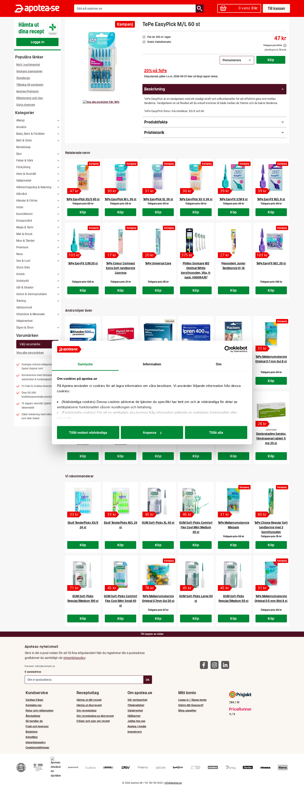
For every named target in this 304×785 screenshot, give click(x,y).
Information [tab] (152, 364)
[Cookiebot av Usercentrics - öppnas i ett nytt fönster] (227, 349)
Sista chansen (25, 105)
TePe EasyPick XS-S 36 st (196, 199)
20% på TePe (155, 70)
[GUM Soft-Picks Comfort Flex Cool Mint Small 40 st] (120, 574)
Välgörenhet (24, 321)
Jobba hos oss (136, 721)
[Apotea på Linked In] (226, 664)
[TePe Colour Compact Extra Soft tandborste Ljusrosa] (120, 241)
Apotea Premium (27, 91)
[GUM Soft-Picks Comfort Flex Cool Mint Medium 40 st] (196, 501)
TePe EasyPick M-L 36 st (120, 199)
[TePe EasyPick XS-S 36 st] (196, 177)
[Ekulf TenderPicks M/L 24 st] (120, 501)
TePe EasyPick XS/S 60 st (83, 199)
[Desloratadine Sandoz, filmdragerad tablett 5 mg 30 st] (271, 410)
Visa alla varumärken (30, 353)
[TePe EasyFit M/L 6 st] (271, 177)
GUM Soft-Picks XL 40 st (158, 523)
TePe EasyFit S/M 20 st (83, 263)
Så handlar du (34, 721)
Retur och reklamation (39, 710)
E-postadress (33, 671)
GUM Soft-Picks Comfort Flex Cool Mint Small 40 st (120, 600)
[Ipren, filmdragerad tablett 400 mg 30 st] (196, 335)
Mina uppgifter (187, 710)
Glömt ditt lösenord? (190, 705)
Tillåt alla (216, 432)
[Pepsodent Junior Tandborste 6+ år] (233, 241)
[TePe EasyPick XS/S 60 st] (83, 177)
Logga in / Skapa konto (192, 699)
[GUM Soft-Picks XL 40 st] (158, 501)
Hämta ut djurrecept (89, 705)
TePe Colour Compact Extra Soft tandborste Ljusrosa (120, 268)
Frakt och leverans (37, 726)
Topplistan (23, 78)
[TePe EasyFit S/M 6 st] (233, 177)
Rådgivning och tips (29, 98)
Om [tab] (218, 364)
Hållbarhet (134, 716)
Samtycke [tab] (85, 364)
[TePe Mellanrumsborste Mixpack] (233, 501)
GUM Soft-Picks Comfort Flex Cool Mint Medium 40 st (196, 527)
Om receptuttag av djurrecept (95, 716)
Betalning (31, 731)
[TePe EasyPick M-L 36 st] (120, 177)
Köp (271, 59)
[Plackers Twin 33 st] (233, 335)
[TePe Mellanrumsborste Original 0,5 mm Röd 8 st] (271, 574)
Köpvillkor (32, 737)
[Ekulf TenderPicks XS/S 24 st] (83, 501)
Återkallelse (33, 716)
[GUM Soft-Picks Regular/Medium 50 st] (233, 574)
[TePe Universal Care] (158, 241)
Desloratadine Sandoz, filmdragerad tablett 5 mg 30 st (271, 438)
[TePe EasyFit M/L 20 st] (271, 241)
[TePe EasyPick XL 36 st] (158, 177)
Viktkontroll (24, 307)
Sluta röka (23, 267)
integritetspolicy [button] (74, 658)
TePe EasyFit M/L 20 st (271, 263)
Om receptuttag (86, 710)
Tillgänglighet (136, 705)
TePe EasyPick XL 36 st (158, 199)
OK (148, 679)
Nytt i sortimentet (28, 65)
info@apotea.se (173, 782)
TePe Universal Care (158, 263)
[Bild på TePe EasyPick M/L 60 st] (102, 62)
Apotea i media (137, 726)
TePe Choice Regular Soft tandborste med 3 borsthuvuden (271, 527)
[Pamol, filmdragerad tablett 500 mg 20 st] (120, 335)
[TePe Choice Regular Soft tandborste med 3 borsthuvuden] (271, 501)
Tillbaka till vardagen (29, 85)
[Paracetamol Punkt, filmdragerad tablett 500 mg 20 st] (158, 335)
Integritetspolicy (36, 742)
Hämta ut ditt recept (89, 699)
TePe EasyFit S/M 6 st (233, 199)
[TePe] (101, 102)
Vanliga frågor (34, 699)
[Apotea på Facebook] (205, 664)
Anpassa (149, 432)
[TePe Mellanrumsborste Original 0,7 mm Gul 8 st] (271, 335)
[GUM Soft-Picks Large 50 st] (196, 574)
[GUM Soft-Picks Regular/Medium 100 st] (83, 574)
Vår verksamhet (137, 699)
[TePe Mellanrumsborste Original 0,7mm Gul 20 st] (158, 574)
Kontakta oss (34, 705)
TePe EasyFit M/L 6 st (271, 199)
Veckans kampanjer (29, 71)
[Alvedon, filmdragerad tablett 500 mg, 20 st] (83, 335)
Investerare (135, 731)
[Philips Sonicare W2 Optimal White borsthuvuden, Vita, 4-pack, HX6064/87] (196, 241)
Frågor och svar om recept (93, 721)
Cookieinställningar (37, 747)
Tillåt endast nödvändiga (88, 432)
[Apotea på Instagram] (215, 664)
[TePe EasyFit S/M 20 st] (83, 241)
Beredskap (23, 147)
